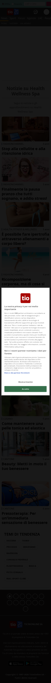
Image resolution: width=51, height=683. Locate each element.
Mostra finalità (25, 382)
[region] (25, 342)
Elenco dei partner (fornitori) (16, 373)
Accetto (25, 389)
